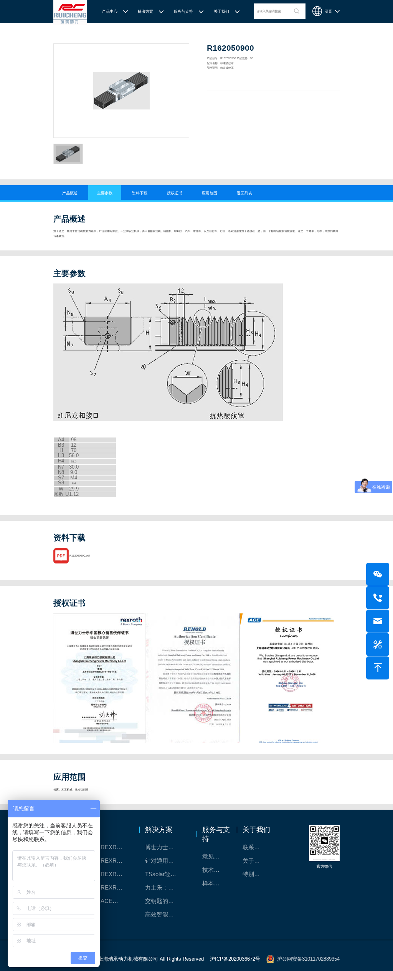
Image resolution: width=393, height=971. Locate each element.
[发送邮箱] (377, 621)
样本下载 (213, 883)
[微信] (377, 574)
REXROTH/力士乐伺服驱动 (116, 887)
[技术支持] (377, 644)
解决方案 (145, 11)
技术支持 (213, 870)
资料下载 (139, 193)
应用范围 (209, 193)
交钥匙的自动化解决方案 (165, 901)
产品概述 (70, 193)
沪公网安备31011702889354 (308, 958)
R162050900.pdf (79, 555)
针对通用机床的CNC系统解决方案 (165, 860)
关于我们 (221, 11)
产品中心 (109, 11)
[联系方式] (377, 597)
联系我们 (254, 847)
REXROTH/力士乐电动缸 (116, 874)
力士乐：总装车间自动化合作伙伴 (165, 887)
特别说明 (254, 874)
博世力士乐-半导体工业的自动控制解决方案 (165, 847)
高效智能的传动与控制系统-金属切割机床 (165, 914)
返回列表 (244, 193)
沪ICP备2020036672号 (235, 958)
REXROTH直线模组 (116, 860)
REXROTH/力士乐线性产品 (116, 847)
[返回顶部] (377, 667)
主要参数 (104, 193)
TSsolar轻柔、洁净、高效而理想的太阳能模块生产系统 (165, 874)
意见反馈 (213, 856)
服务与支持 (183, 11)
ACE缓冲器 (115, 901)
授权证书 (174, 193)
